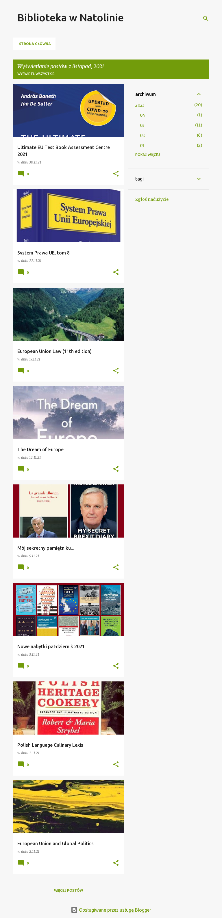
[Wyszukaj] (205, 18)
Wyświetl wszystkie (36, 74)
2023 (140, 105)
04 (142, 115)
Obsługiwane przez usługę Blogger (114, 910)
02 (142, 135)
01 (142, 145)
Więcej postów (68, 890)
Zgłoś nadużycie (152, 199)
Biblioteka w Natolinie (70, 17)
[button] (115, 174)
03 (142, 125)
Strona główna (35, 44)
